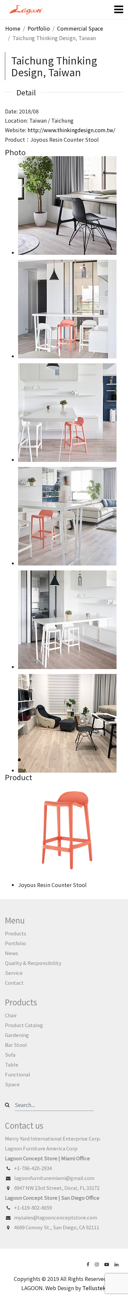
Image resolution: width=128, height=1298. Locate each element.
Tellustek (94, 1288)
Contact (14, 982)
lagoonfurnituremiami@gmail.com (54, 1177)
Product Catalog (24, 1025)
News (11, 952)
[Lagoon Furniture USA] (89, 1264)
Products (15, 933)
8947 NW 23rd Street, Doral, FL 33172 (56, 1187)
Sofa (10, 1054)
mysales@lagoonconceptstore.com (55, 1217)
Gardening (17, 1034)
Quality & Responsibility (33, 962)
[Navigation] (118, 10)
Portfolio (15, 943)
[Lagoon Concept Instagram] (97, 1264)
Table (11, 1064)
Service (14, 972)
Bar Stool (16, 1044)
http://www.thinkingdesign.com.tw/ (71, 130)
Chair (11, 1015)
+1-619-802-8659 (33, 1207)
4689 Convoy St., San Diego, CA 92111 (56, 1227)
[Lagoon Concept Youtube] (107, 1264)
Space (12, 1084)
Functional (17, 1074)
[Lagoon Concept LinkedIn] (117, 1264)
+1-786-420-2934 (33, 1168)
